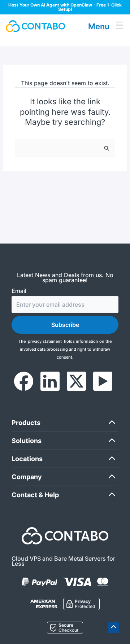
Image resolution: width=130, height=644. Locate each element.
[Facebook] (23, 381)
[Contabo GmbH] (35, 26)
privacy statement (45, 341)
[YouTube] (102, 381)
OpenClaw (81, 5)
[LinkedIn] (50, 381)
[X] (76, 381)
